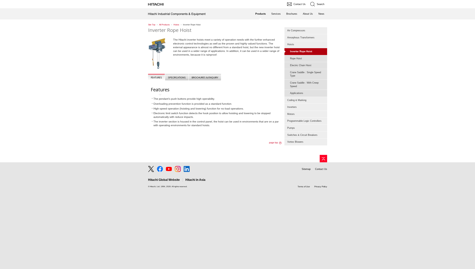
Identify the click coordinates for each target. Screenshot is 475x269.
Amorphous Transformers (301, 37)
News (321, 13)
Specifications (177, 77)
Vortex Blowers (295, 141)
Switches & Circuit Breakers (302, 135)
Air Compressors (296, 30)
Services (276, 13)
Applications (296, 93)
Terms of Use (304, 186)
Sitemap (306, 169)
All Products (164, 25)
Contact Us (321, 169)
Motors (291, 114)
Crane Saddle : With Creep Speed (304, 84)
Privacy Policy (320, 186)
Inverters (292, 107)
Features (156, 77)
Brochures (291, 13)
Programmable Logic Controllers (304, 120)
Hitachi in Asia (195, 179)
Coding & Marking (296, 100)
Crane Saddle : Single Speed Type (305, 74)
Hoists (176, 25)
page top (273, 142)
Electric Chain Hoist (300, 65)
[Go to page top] (323, 158)
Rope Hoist (296, 58)
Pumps (291, 128)
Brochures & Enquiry (205, 77)
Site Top (151, 25)
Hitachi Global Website (164, 179)
